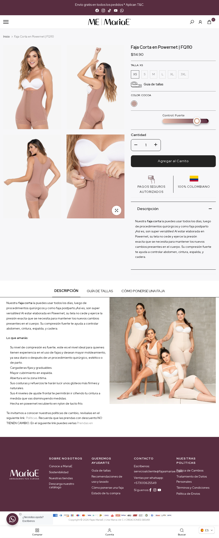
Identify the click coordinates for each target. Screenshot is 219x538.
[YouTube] (115, 10)
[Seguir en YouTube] (159, 490)
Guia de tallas (153, 84)
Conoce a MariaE (60, 466)
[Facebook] (97, 10)
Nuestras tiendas (61, 478)
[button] (207, 530)
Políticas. (32, 418)
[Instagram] (103, 10)
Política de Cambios (189, 470)
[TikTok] (109, 10)
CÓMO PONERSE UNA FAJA (143, 291)
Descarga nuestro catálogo (61, 485)
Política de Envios (188, 494)
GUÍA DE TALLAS (100, 291)
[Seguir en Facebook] (150, 490)
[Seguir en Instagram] (155, 490)
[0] (209, 22)
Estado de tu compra (106, 493)
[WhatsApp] (122, 10)
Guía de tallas (101, 470)
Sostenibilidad (58, 472)
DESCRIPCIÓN (66, 291)
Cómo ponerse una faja (108, 488)
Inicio (6, 36)
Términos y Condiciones (192, 488)
